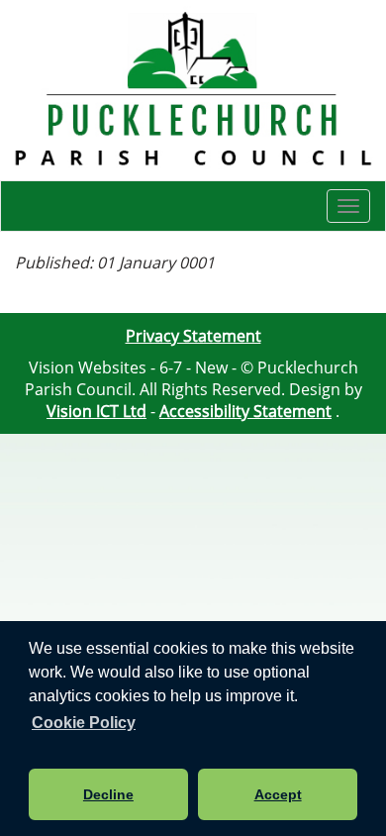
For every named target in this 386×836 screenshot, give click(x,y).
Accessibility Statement (245, 411)
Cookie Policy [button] (84, 722)
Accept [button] (278, 794)
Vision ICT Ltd (96, 411)
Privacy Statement (193, 336)
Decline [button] (108, 794)
